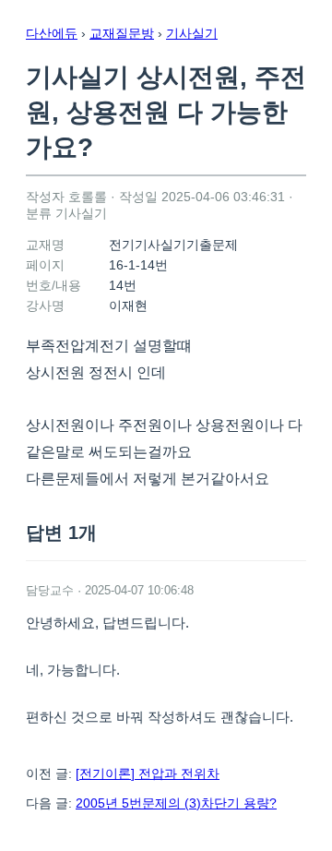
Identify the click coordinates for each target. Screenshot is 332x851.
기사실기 (192, 33)
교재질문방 (121, 33)
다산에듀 (51, 33)
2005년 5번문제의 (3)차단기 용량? (176, 803)
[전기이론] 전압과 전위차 (147, 773)
